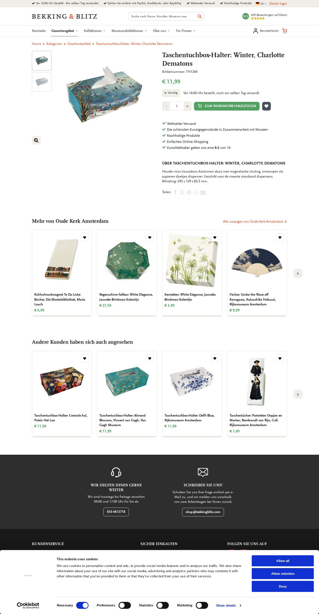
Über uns (160, 31)
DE (261, 3)
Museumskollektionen (128, 31)
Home (36, 44)
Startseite (38, 31)
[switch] (124, 605)
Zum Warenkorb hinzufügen (230, 106)
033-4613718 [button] (116, 512)
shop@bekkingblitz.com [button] (203, 512)
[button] (284, 30)
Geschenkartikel (79, 44)
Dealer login (278, 3)
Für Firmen (184, 31)
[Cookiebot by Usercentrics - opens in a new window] (28, 605)
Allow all (282, 561)
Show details (226, 605)
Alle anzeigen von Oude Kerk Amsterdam (253, 221)
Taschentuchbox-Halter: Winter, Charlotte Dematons (134, 44)
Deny (283, 586)
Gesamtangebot (64, 31)
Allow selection (282, 573)
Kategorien (54, 44)
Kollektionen (93, 31)
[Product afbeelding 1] (41, 60)
